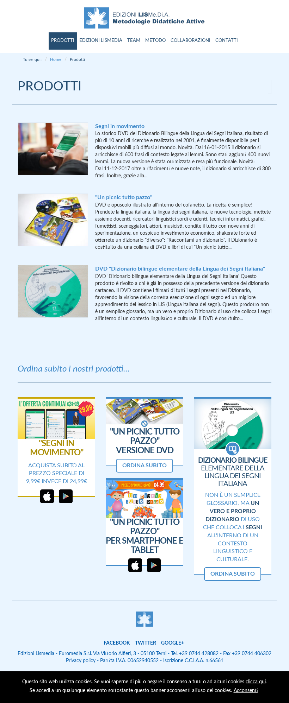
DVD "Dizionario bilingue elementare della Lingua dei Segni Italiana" (180, 269)
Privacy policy (81, 660)
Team (133, 40)
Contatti (226, 40)
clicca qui (256, 681)
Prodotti (62, 40)
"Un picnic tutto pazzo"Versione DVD (144, 441)
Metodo (155, 40)
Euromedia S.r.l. (75, 653)
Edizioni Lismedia (100, 40)
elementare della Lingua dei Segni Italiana (233, 472)
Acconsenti (246, 690)
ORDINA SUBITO (144, 465)
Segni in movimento (119, 126)
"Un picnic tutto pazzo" (123, 197)
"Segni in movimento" (56, 448)
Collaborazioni (190, 40)
